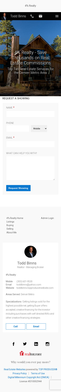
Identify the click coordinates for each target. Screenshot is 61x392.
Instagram (47, 344)
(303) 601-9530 (24, 281)
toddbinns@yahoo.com (29, 284)
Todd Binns (18, 16)
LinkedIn (36, 344)
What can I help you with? (21, 153)
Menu (57, 16)
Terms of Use (38, 373)
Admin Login (47, 218)
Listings (10, 221)
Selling (10, 228)
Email (40, 16)
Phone (10, 123)
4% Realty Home (15, 218)
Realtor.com (30, 353)
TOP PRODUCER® (48, 369)
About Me (12, 232)
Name (9, 107)
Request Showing (18, 188)
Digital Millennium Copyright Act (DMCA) (28, 377)
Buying (10, 225)
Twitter (25, 344)
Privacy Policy (20, 373)
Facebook (13, 344)
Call (32, 16)
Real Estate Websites (15, 369)
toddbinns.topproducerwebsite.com (35, 288)
